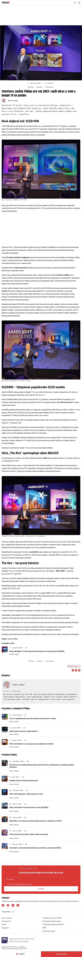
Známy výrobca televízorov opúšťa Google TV (23, 731)
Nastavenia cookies (49, 931)
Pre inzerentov (6, 921)
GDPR (44, 927)
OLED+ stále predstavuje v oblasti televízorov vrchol (26, 794)
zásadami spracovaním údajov (22, 884)
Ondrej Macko (13, 101)
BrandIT (4, 924)
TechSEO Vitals (22, 948)
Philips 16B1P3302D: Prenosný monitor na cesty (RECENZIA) (28, 807)
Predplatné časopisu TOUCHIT (52, 918)
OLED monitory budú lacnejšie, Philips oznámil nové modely (28, 834)
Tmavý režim (6, 912)
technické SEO (6, 948)
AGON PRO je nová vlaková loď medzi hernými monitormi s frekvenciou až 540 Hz (35, 821)
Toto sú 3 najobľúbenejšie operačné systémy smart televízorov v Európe (32, 719)
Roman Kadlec (14, 721)
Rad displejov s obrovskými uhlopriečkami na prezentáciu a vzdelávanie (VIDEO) (35, 848)
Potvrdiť (41, 889)
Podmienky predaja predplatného (53, 924)
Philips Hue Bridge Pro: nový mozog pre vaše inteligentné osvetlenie (31, 744)
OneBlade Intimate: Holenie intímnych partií (23, 781)
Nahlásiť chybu (73, 666)
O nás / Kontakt (7, 918)
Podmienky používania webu (52, 921)
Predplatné (5, 928)
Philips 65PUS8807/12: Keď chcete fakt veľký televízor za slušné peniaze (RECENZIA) (36, 651)
